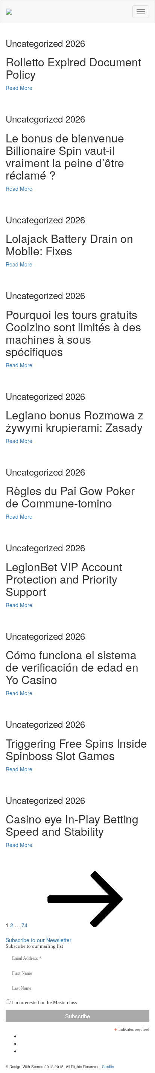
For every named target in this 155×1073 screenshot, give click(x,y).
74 (24, 925)
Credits (108, 1066)
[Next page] (85, 925)
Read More (19, 87)
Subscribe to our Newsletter (38, 940)
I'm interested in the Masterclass (44, 1002)
